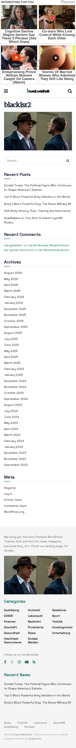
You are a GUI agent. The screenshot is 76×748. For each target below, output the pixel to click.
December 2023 (15, 453)
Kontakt (30, 727)
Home (7, 723)
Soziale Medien (33, 640)
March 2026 (12, 291)
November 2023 (15, 459)
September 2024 (16, 399)
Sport (56, 616)
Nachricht (34, 621)
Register (10, 488)
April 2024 (11, 429)
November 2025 (15, 315)
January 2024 (13, 447)
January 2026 (13, 303)
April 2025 (11, 357)
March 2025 (12, 363)
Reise (32, 633)
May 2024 (11, 423)
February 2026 (14, 297)
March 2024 (12, 435)
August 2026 (13, 273)
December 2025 (15, 309)
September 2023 (16, 465)
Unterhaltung (61, 633)
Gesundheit (12, 633)
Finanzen (10, 621)
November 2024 (15, 387)
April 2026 (11, 285)
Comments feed (15, 506)
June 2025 (11, 345)
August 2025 (13, 333)
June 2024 (11, 417)
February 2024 (14, 441)
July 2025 (11, 339)
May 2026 (11, 279)
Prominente (36, 627)
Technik (57, 621)
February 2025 (14, 369)
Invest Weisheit (23, 734)
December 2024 (15, 381)
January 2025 (13, 375)
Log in (8, 494)
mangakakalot (13, 245)
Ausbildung (11, 610)
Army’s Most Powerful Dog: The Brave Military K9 (37, 204)
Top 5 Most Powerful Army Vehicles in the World (37, 197)
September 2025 (16, 327)
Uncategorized (62, 627)
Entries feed (12, 500)
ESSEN (8, 616)
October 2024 (14, 393)
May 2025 (11, 351)
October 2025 (14, 321)
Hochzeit (34, 610)
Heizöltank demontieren (13, 640)
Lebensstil (35, 616)
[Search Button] (68, 160)
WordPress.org (14, 512)
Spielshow (59, 610)
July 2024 (11, 411)
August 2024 (13, 405)
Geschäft (10, 627)
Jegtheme (35, 738)
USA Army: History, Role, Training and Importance (37, 211)
